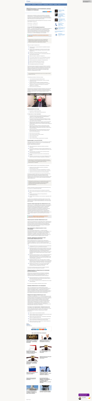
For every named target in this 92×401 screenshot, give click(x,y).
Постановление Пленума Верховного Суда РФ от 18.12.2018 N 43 (60, 31)
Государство (29, 4)
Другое (59, 4)
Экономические (46, 4)
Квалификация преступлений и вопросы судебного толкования (61, 34)
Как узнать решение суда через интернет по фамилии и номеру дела (61, 28)
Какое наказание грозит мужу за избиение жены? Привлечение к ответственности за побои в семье (62, 20)
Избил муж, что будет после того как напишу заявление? (61, 11)
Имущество (51, 4)
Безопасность (34, 4)
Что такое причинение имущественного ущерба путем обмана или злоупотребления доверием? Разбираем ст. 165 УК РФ (61, 15)
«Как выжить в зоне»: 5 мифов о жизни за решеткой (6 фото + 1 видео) (61, 24)
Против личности (39, 4)
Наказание (55, 4)
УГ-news (28, 1)
